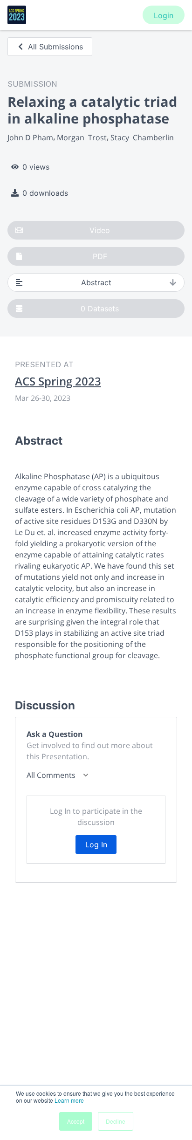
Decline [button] (115, 1121)
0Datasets (100, 308)
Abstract (96, 282)
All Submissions (55, 46)
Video (99, 230)
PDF (100, 256)
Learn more (69, 1100)
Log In (96, 844)
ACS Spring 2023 (58, 381)
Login (163, 15)
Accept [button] (75, 1121)
